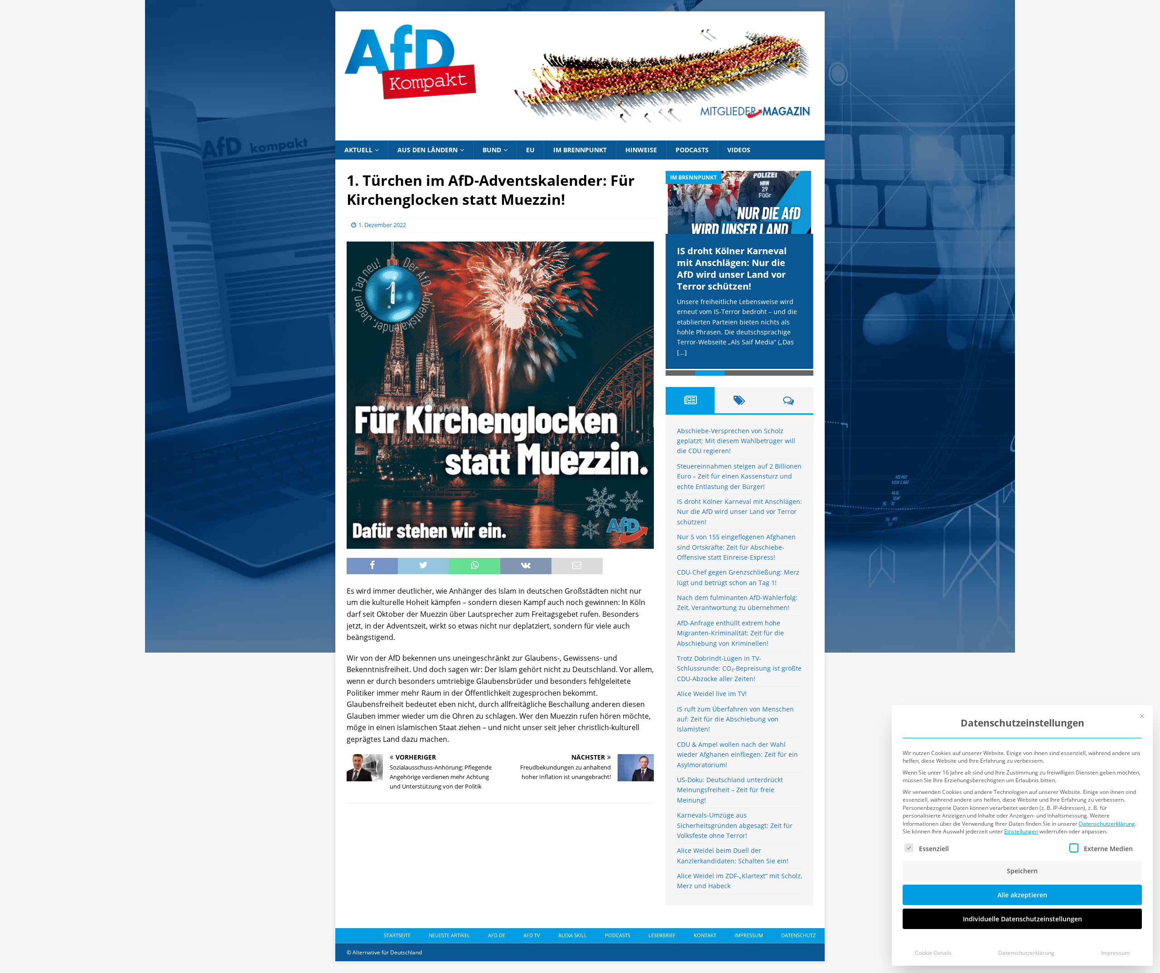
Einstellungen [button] (1021, 831)
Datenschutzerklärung (1107, 824)
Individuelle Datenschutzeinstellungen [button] (1022, 919)
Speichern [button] (1022, 871)
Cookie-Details (933, 953)
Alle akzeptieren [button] (1022, 895)
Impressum (1115, 953)
